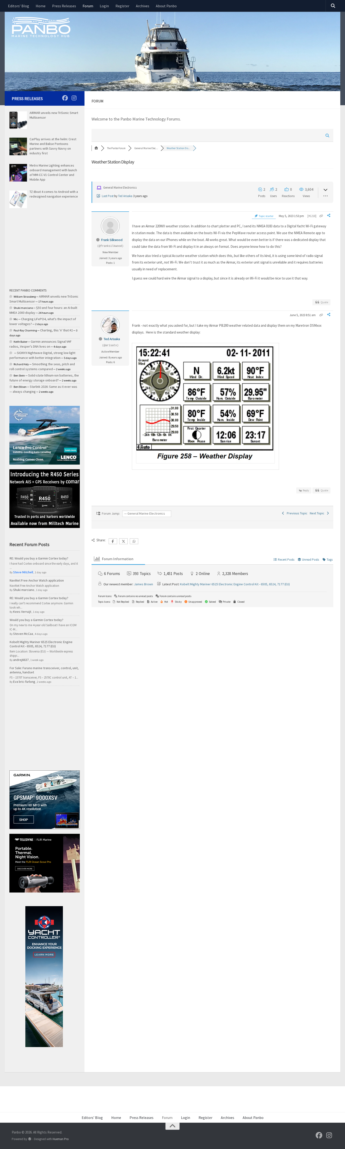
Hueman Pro (61, 1139)
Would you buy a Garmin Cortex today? (36, 620)
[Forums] (96, 148)
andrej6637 (21, 660)
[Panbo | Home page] (41, 26)
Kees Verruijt (22, 611)
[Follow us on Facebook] (65, 98)
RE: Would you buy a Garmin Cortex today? (39, 558)
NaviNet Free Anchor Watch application (37, 580)
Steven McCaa (23, 634)
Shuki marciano (23, 590)
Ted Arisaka (125, 196)
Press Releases (64, 6)
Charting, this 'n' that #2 (56, 330)
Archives (142, 6)
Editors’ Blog (18, 6)
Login (104, 6)
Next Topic (318, 513)
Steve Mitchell (23, 572)
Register (122, 6)
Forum (88, 6)
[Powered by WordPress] (30, 1139)
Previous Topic (296, 513)
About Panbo (166, 6)
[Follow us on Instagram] (73, 98)
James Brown (143, 584)
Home (41, 6)
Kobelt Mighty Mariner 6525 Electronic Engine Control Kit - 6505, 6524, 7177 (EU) (235, 584)
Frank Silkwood (112, 240)
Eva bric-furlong (24, 681)
